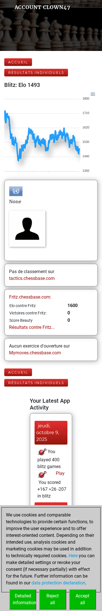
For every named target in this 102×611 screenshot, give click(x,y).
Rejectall (52, 599)
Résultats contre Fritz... (32, 327)
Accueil (18, 62)
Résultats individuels (36, 72)
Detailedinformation (24, 599)
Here (73, 555)
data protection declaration (58, 583)
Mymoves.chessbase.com (35, 352)
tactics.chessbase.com (32, 278)
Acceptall (82, 599)
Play (60, 473)
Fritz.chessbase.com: (30, 297)
